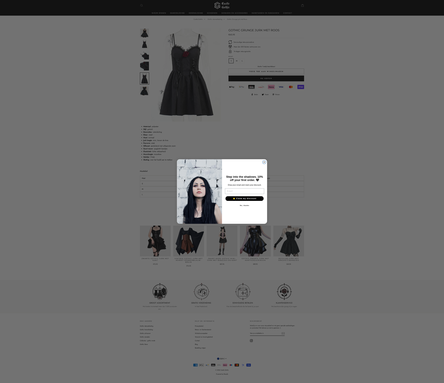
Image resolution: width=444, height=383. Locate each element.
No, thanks (244, 205)
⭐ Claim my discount (244, 198)
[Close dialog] (264, 162)
